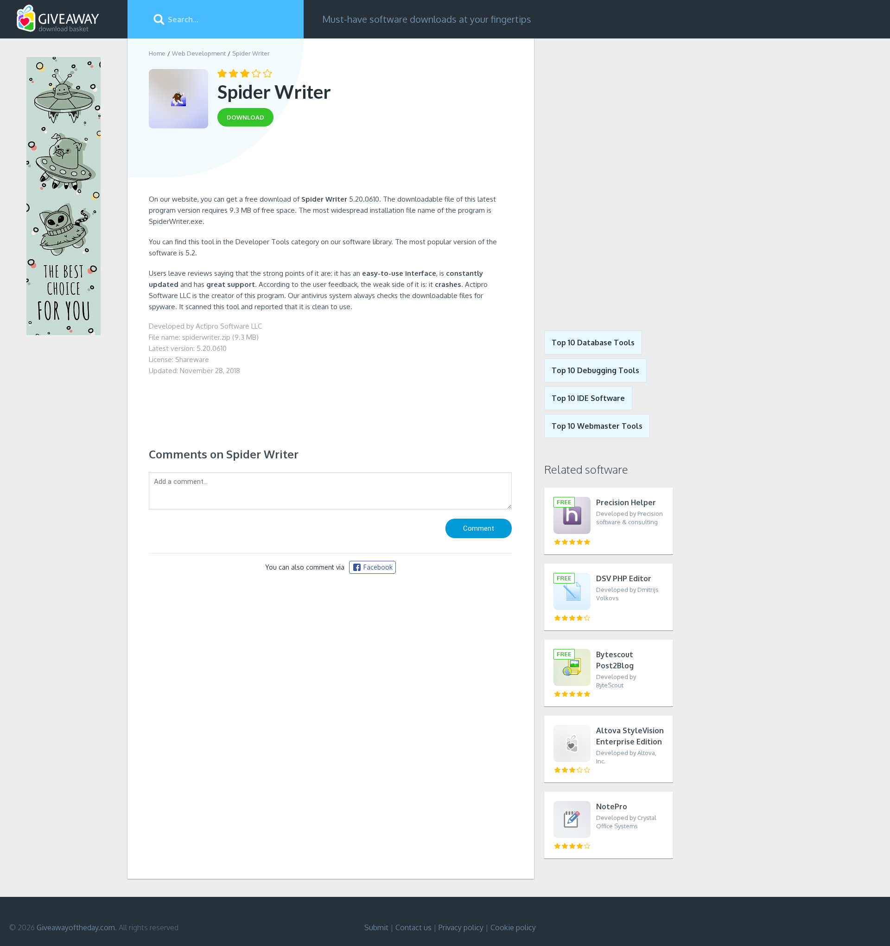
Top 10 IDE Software (588, 398)
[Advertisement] (330, 163)
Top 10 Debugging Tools (595, 370)
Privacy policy (461, 927)
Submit (376, 927)
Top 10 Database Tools (593, 342)
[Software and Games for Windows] (58, 18)
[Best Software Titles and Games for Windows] (603, 177)
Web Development (199, 53)
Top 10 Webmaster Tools (597, 426)
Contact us (413, 927)
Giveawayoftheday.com (76, 927)
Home (157, 53)
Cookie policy (513, 927)
